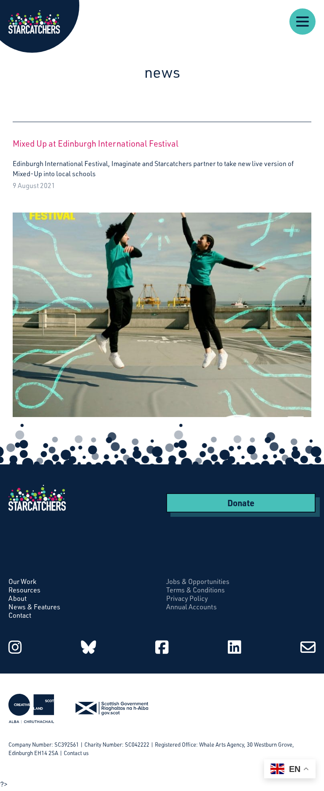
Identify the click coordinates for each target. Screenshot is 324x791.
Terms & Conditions (195, 590)
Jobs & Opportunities (198, 581)
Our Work (22, 581)
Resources (24, 590)
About (17, 598)
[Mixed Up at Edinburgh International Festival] (162, 308)
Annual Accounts (191, 607)
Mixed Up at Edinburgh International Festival (95, 143)
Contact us (76, 753)
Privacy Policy (187, 598)
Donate (240, 502)
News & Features (34, 607)
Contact (19, 615)
